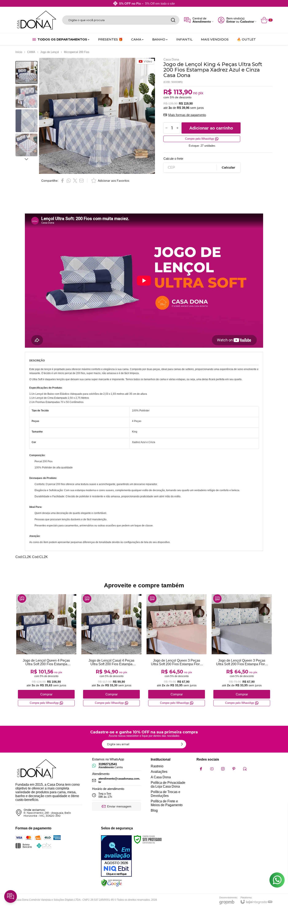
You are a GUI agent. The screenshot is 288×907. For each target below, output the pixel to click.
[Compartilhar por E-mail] (81, 180)
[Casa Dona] (36, 20)
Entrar (230, 21)
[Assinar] (182, 744)
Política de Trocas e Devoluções (165, 794)
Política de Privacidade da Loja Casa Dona (168, 784)
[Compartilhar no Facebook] (62, 180)
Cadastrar (247, 21)
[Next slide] (27, 159)
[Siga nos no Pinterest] (233, 768)
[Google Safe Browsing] (111, 882)
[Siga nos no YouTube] (211, 768)
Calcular (228, 167)
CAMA (31, 52)
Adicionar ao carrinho (211, 128)
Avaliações (159, 771)
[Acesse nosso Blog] (244, 768)
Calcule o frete (173, 158)
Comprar (46, 694)
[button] (26, 72)
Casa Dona (171, 59)
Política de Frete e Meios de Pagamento (167, 803)
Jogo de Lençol (49, 52)
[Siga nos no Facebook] (200, 768)
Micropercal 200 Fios (76, 52)
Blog (154, 810)
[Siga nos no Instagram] (222, 768)
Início (18, 52)
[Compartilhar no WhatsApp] (69, 180)
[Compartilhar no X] (75, 180)
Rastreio (157, 766)
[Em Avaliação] (116, 856)
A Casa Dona (161, 777)
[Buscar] (173, 20)
